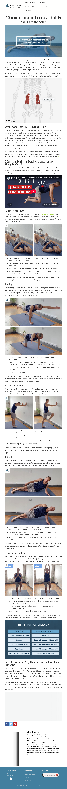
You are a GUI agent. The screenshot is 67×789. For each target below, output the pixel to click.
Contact (45, 6)
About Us (27, 777)
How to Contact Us (30, 783)
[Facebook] (7, 778)
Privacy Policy (38, 785)
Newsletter (34, 2)
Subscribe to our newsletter (11, 774)
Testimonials (28, 780)
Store (38, 6)
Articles (42, 2)
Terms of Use (46, 785)
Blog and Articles (29, 774)
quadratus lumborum (47, 214)
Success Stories (29, 6)
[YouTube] (11, 778)
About (26, 2)
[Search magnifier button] (57, 775)
